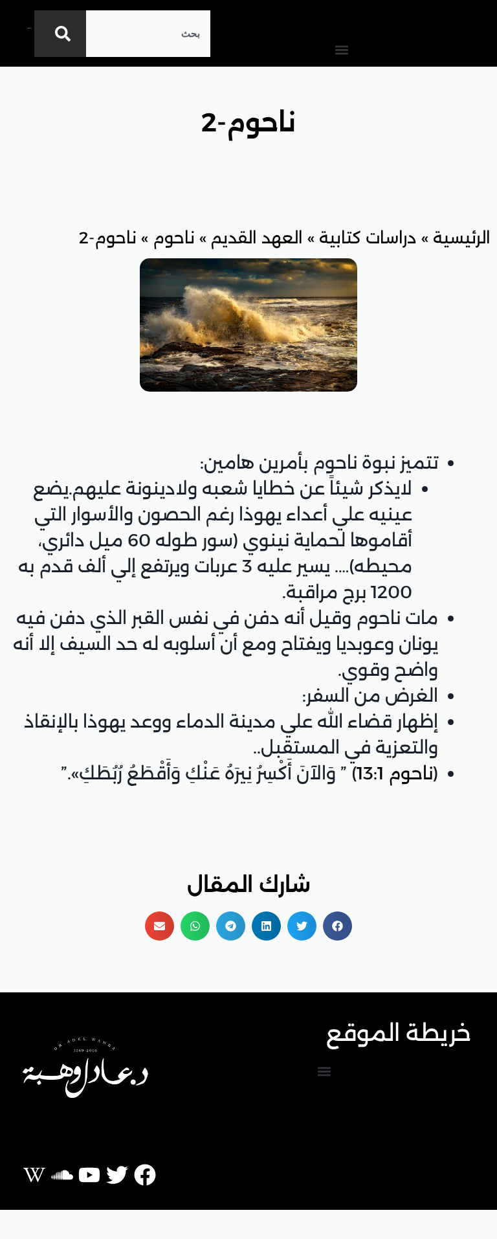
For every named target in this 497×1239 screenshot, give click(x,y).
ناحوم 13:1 (395, 773)
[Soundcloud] (62, 1175)
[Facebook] (145, 1175)
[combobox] (148, 33)
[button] (341, 49)
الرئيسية (462, 237)
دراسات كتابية (368, 237)
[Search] (60, 33)
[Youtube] (89, 1175)
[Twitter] (117, 1175)
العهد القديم (257, 237)
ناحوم (174, 237)
